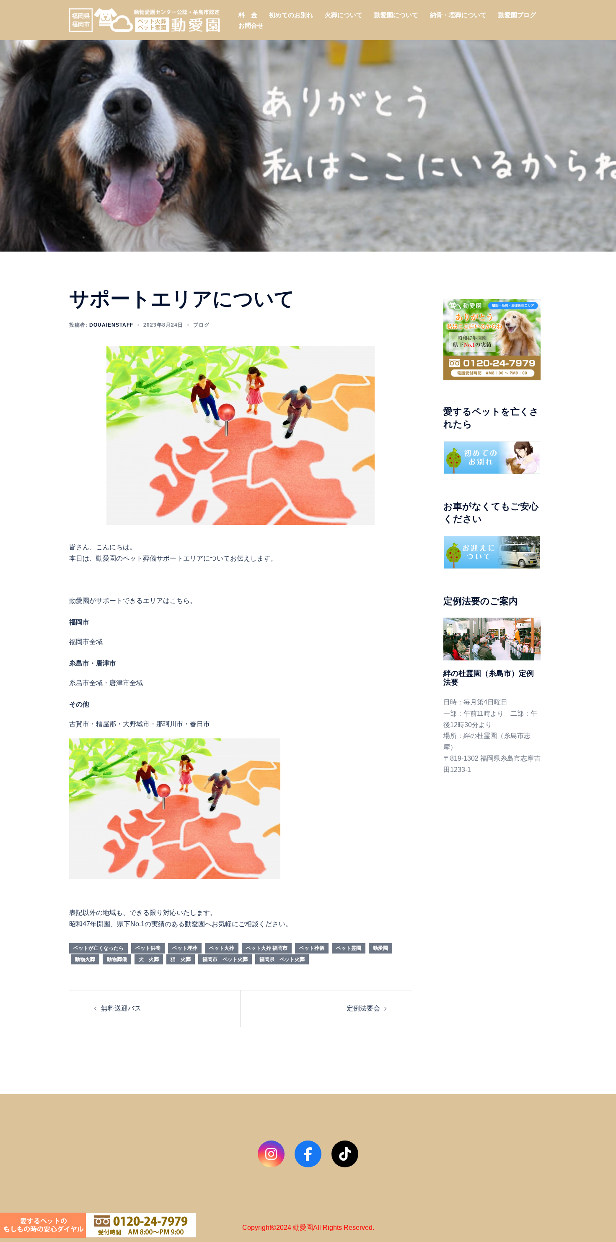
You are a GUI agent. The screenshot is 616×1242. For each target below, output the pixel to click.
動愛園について (396, 14)
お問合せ (251, 25)
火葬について (343, 14)
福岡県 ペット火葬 (282, 959)
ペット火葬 (221, 948)
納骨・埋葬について (458, 14)
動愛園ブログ (517, 14)
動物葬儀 (117, 959)
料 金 (247, 14)
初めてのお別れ (291, 14)
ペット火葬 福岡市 (266, 948)
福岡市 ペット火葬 (225, 959)
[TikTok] (344, 1154)
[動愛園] (144, 19)
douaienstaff (111, 325)
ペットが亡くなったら (98, 948)
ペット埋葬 (184, 948)
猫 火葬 (181, 959)
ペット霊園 (348, 948)
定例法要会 (363, 1008)
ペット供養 (147, 948)
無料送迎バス (121, 1008)
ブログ (201, 325)
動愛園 (380, 948)
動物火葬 (85, 959)
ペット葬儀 (311, 948)
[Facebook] (308, 1154)
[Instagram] (271, 1154)
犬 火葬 (149, 959)
